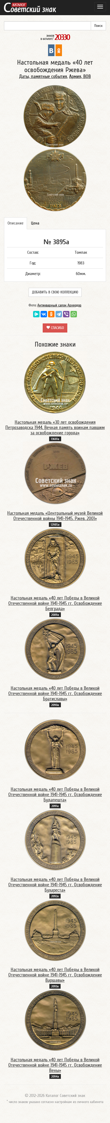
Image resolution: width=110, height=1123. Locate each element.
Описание (15, 223)
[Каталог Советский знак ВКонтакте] (51, 50)
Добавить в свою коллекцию (55, 292)
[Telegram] (59, 314)
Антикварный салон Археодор (59, 305)
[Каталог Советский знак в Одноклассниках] (59, 50)
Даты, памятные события (43, 76)
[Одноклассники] (51, 314)
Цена (35, 223)
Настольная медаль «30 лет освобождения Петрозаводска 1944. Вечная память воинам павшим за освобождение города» (55, 427)
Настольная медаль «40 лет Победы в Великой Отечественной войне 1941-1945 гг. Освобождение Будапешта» (55, 795)
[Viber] (66, 314)
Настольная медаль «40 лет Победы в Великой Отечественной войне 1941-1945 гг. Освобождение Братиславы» (55, 693)
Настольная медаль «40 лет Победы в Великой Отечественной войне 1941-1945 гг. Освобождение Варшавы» (55, 975)
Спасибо (57, 328)
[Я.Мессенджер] (36, 314)
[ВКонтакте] (44, 314)
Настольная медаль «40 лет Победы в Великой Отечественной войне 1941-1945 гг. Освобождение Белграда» (55, 603)
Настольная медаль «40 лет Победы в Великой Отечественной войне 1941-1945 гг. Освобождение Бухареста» (55, 885)
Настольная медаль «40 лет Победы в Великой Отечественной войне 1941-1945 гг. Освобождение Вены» (55, 1065)
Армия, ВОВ (80, 76)
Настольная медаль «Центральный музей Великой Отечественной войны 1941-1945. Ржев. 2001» (55, 515)
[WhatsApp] (73, 314)
